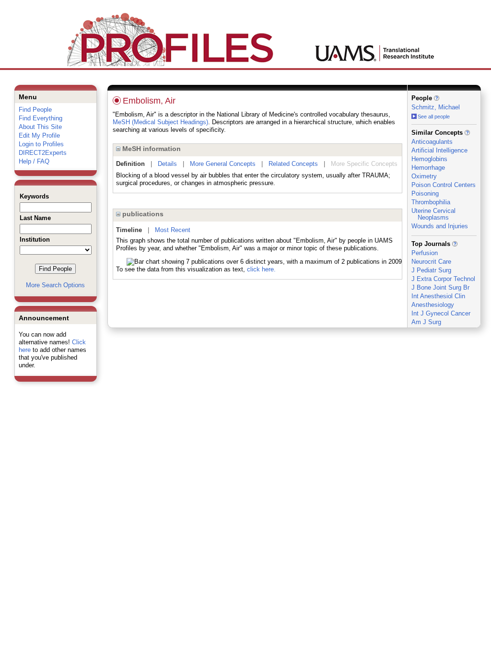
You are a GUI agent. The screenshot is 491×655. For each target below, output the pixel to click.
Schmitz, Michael (435, 107)
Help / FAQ (34, 161)
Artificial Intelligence (439, 150)
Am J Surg (426, 322)
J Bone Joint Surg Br (440, 287)
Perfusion (424, 253)
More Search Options (55, 285)
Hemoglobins (429, 159)
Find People (35, 109)
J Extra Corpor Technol (443, 278)
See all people (434, 116)
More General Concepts (223, 163)
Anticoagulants (432, 141)
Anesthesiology (432, 304)
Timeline (129, 230)
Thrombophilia (430, 202)
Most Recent (172, 230)
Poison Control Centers (443, 184)
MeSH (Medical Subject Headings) (160, 122)
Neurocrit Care (431, 261)
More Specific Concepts (364, 163)
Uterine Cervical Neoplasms (433, 214)
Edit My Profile (39, 135)
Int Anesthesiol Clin (438, 296)
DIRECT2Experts (43, 152)
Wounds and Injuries (439, 226)
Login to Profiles (41, 144)
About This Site (40, 126)
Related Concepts (293, 163)
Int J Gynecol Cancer (440, 313)
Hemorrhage (428, 167)
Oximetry (424, 176)
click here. (261, 269)
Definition (130, 163)
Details (167, 163)
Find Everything (40, 118)
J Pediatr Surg (431, 270)
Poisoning (425, 193)
